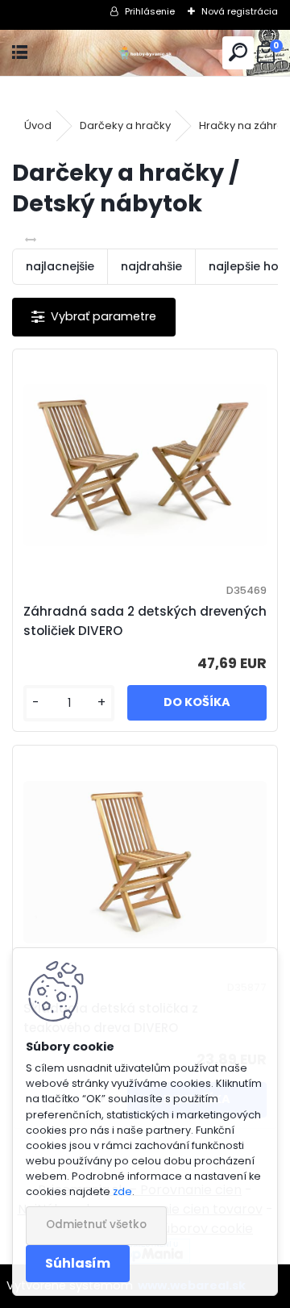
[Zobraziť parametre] (94, 317)
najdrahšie (151, 266)
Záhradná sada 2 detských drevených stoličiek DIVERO (145, 621)
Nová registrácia (239, 11)
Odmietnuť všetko (96, 1224)
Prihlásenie (150, 11)
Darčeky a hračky (125, 125)
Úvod (38, 125)
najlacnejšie (60, 266)
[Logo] (145, 52)
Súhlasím (77, 1263)
